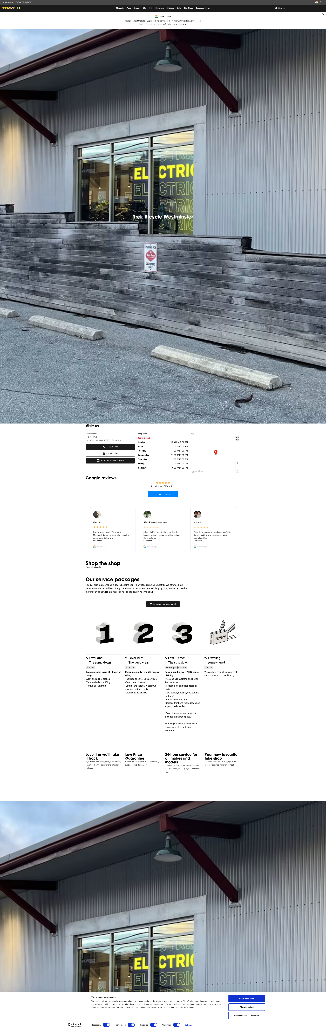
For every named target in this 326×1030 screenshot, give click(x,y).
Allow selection (247, 1007)
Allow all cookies (246, 999)
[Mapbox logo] (197, 471)
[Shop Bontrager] (23, 2)
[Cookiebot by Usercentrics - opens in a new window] (74, 1025)
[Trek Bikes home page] (8, 2)
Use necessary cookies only (246, 1015)
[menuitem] (120, 8)
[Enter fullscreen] (237, 438)
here (184, 24)
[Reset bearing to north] (237, 470)
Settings (188, 1025)
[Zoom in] (237, 463)
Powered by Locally (93, 567)
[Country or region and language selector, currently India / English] (316, 2)
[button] (215, 452)
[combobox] (299, 8)
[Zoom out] (237, 467)
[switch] (131, 1025)
